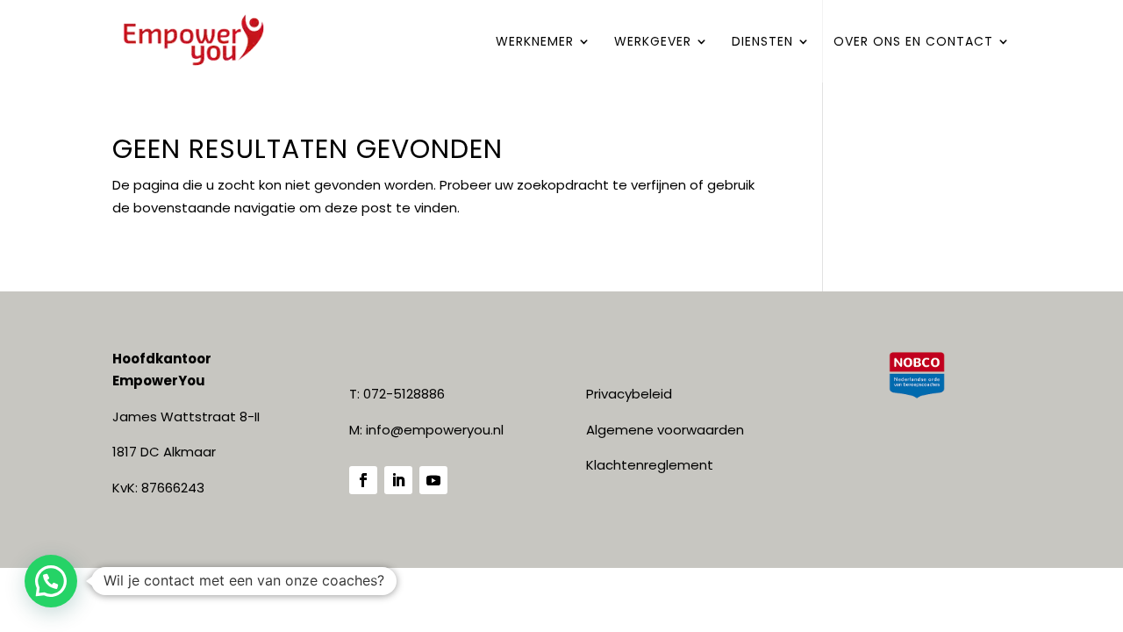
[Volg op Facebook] (363, 480)
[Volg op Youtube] (433, 480)
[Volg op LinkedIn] (398, 480)
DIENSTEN (762, 42)
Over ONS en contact (913, 42)
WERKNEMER (535, 42)
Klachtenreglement (649, 465)
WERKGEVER (652, 42)
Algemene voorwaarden (665, 429)
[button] (51, 581)
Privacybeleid (629, 393)
